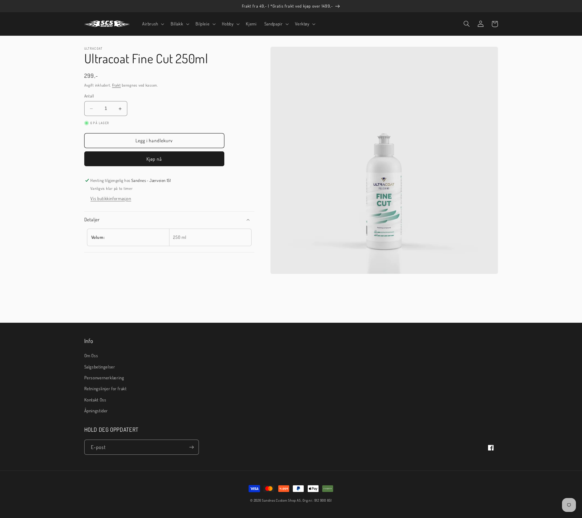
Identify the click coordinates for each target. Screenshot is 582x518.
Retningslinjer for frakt (105, 388)
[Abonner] (191, 447)
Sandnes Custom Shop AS (281, 500)
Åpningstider (96, 410)
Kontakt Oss (95, 399)
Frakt (116, 85)
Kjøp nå (154, 159)
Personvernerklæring (104, 377)
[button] (152, 24)
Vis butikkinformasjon (110, 198)
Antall (89, 96)
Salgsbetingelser (99, 366)
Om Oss (91, 355)
